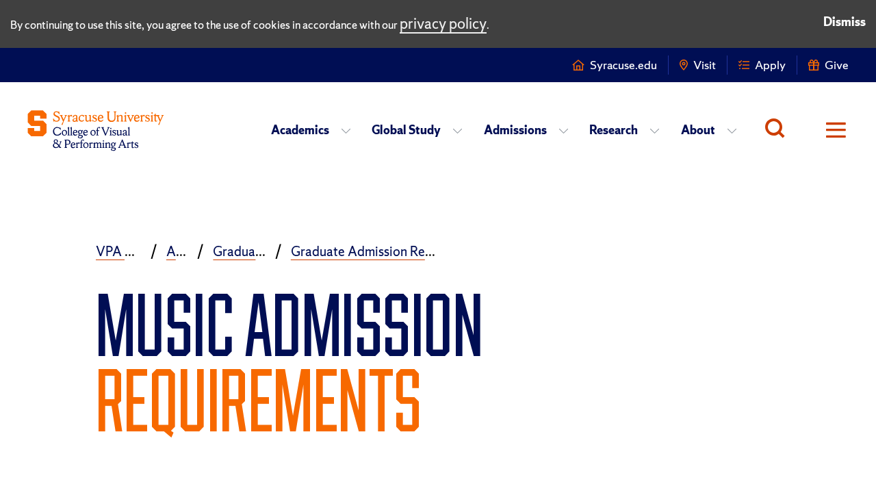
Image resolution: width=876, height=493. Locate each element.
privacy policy (443, 24)
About (698, 130)
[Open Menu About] (736, 130)
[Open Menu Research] (658, 130)
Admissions (515, 130)
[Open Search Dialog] (778, 130)
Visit (704, 65)
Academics (300, 130)
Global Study (406, 130)
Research (613, 130)
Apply (770, 65)
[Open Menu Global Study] (461, 130)
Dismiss (844, 21)
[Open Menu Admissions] (567, 130)
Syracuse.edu (623, 65)
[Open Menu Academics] (350, 130)
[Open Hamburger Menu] (827, 130)
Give (837, 65)
